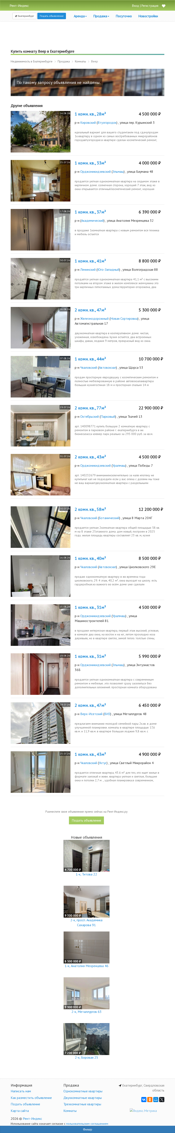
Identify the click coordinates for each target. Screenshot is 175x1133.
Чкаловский (88, 367)
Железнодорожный (94, 318)
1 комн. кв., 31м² (90, 607)
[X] (161, 1099)
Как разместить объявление (31, 1098)
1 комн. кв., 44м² (90, 359)
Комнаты (70, 1111)
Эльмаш (118, 171)
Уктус (103, 763)
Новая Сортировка (124, 318)
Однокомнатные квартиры (82, 1091)
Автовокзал (107, 367)
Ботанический (109, 518)
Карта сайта (20, 1111)
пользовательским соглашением (87, 1124)
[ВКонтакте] (143, 1099)
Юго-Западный (108, 269)
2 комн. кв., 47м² (90, 310)
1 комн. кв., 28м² (90, 114)
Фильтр (87, 1129)
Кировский (88, 122)
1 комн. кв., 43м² (90, 754)
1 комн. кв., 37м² (90, 212)
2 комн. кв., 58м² (90, 509)
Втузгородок (107, 122)
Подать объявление (52, 15)
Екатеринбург (25, 15)
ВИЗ (107, 714)
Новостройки (148, 16)
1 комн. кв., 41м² (90, 261)
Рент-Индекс (32, 1118)
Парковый (108, 416)
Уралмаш (118, 465)
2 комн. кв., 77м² (90, 408)
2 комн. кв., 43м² (90, 457)
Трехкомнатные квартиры (82, 1104)
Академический (92, 220)
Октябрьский (89, 416)
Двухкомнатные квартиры (82, 1098)
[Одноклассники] (149, 1099)
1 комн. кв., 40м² (90, 558)
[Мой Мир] (155, 1099)
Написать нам (21, 1091)
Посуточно (124, 16)
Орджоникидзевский (95, 171)
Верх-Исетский (91, 714)
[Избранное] (163, 6)
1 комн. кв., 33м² (90, 163)
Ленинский (88, 269)
